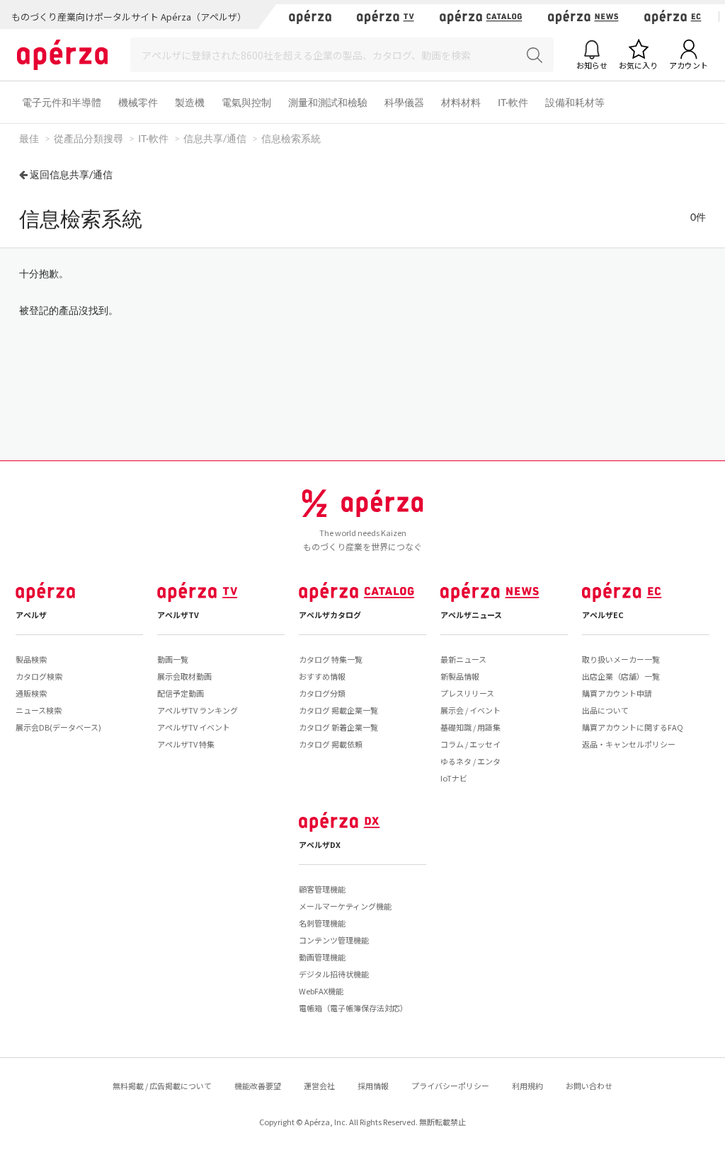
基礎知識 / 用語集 (470, 727)
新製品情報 (459, 676)
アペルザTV (178, 614)
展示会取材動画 (184, 676)
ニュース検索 (39, 710)
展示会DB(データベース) (58, 727)
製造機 (190, 102)
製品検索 (31, 659)
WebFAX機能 (321, 990)
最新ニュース (463, 659)
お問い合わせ (589, 1085)
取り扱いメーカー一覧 (621, 659)
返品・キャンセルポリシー (628, 744)
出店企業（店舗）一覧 (621, 676)
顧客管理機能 (322, 889)
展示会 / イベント (470, 710)
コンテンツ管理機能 (334, 940)
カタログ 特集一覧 (330, 659)
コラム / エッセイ (470, 744)
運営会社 (319, 1085)
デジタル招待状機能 (334, 974)
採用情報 (373, 1085)
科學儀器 (404, 102)
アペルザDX (320, 844)
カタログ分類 (322, 693)
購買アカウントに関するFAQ (632, 727)
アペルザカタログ (330, 614)
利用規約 (527, 1085)
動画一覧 (172, 659)
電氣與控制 (246, 102)
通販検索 (31, 693)
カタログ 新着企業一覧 (338, 727)
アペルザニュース (471, 614)
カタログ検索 (39, 676)
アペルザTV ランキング (197, 710)
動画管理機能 (322, 957)
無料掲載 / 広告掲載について (162, 1085)
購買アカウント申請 (617, 693)
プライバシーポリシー (450, 1085)
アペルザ (31, 614)
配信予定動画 (180, 693)
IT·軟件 (513, 102)
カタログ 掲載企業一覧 (338, 710)
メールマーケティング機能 (345, 906)
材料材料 (461, 102)
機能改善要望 (257, 1085)
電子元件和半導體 (61, 102)
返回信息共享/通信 (71, 174)
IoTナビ (453, 778)
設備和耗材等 (575, 102)
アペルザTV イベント (193, 727)
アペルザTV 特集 (186, 744)
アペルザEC (603, 614)
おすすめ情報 (322, 676)
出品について (605, 710)
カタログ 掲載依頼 (330, 744)
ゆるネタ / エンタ (470, 761)
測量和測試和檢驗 (327, 102)
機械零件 (138, 102)
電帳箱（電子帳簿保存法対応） (353, 1007)
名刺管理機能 (322, 923)
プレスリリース (467, 693)
